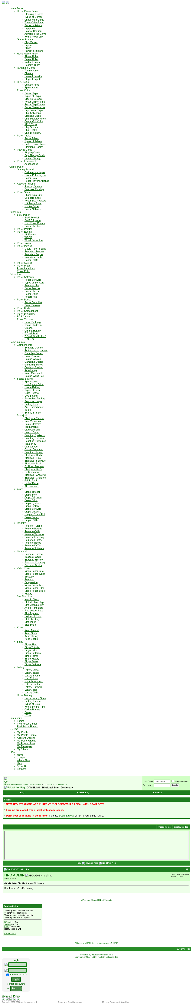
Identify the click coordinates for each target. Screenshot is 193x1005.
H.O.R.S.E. (31, 339)
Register (16, 988)
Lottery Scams (33, 675)
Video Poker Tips (34, 585)
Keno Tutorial (32, 630)
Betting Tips (31, 404)
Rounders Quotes (34, 257)
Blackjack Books (34, 463)
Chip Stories (31, 127)
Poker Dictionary (26, 313)
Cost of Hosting (33, 31)
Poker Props (24, 265)
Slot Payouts (32, 613)
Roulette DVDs (33, 545)
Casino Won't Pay (34, 376)
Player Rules (31, 56)
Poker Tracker (32, 288)
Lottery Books (32, 684)
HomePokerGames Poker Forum (26, 785)
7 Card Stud (31, 333)
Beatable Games (34, 347)
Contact (21, 757)
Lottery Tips (31, 689)
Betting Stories (33, 412)
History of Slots (33, 616)
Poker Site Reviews (35, 200)
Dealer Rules (31, 59)
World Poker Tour (34, 240)
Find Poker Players (27, 726)
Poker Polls (23, 271)
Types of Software (34, 282)
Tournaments (32, 70)
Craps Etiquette (33, 497)
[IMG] (6, 926)
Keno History (32, 636)
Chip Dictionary (33, 132)
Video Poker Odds (34, 588)
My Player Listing (26, 743)
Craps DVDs (31, 520)
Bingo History (32, 658)
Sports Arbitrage (33, 401)
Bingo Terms (31, 655)
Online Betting (32, 387)
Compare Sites (33, 197)
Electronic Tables (34, 147)
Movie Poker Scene (35, 248)
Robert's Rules (32, 65)
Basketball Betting (34, 398)
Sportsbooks (31, 381)
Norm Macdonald (34, 373)
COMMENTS (61, 785)
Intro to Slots (32, 599)
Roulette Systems (34, 534)
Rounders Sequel (34, 254)
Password (147, 785)
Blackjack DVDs (33, 469)
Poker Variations (33, 25)
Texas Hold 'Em (33, 325)
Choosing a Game (34, 19)
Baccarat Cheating (35, 562)
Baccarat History (34, 559)
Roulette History (33, 540)
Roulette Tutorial (33, 525)
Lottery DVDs (32, 692)
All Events (30, 234)
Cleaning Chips (33, 115)
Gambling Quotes (34, 361)
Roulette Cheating (34, 537)
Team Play (30, 443)
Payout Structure (34, 50)
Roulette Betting (33, 528)
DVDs (28, 715)
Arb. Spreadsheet (34, 407)
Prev (79, 863)
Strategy (29, 576)
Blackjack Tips (33, 458)
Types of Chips (33, 96)
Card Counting (32, 429)
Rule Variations (33, 421)
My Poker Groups (26, 740)
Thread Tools (164, 827)
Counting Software (34, 438)
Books (28, 409)
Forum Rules (10, 933)
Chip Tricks (31, 130)
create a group (66, 815)
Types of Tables (33, 141)
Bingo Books (31, 661)
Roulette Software (34, 548)
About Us (22, 766)
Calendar (157, 792)
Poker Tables (32, 138)
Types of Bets (32, 390)
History (28, 593)
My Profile (22, 732)
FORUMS (48, 785)
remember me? (18, 974)
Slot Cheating (32, 619)
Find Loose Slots (34, 610)
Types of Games (34, 16)
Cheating (29, 73)
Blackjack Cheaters (35, 477)
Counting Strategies (35, 441)
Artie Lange (31, 370)
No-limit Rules (32, 62)
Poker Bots (31, 178)
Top (188, 949)
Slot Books (31, 624)
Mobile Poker (32, 206)
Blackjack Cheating (35, 474)
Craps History (32, 506)
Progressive (31, 582)
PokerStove (31, 296)
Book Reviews (32, 305)
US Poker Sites (33, 203)
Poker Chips (31, 93)
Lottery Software (33, 687)
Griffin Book (31, 480)
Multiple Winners (34, 681)
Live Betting (31, 395)
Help (19, 763)
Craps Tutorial (32, 491)
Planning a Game (34, 14)
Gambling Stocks (34, 364)
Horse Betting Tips (35, 706)
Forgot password (16, 983)
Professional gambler (36, 350)
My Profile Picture (27, 735)
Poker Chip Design (35, 104)
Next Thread (105, 900)
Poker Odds (23, 308)
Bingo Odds (31, 650)
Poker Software (33, 279)
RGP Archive (24, 316)
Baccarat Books (33, 565)
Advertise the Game (35, 33)
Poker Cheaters (33, 226)
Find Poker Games (27, 723)
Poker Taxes (24, 243)
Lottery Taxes (32, 672)
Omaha (28, 327)
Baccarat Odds (33, 556)
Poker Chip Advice (35, 107)
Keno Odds (31, 633)
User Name (148, 781)
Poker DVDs (31, 260)
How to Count (32, 432)
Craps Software (33, 508)
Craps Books (32, 517)
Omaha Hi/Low (33, 330)
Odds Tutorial (32, 392)
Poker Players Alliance (37, 180)
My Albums (23, 749)
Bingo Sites (31, 644)
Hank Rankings (33, 322)
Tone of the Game (34, 22)
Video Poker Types (35, 573)
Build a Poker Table (35, 144)
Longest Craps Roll (35, 514)
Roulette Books (33, 542)
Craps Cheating (33, 511)
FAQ (22, 792)
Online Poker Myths (35, 175)
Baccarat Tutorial (34, 554)
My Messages (24, 746)
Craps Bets (31, 494)
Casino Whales (33, 359)
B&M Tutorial (32, 217)
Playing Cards (32, 152)
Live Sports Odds (34, 384)
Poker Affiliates (33, 209)
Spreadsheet (31, 87)
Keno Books (31, 638)
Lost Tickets (31, 678)
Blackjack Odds (33, 455)
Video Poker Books (35, 590)
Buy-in (28, 45)
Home (20, 754)
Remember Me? (182, 782)
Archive (181, 949)
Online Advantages (35, 172)
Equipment (30, 28)
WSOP (28, 237)
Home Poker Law (34, 36)
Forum (20, 720)
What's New (23, 760)
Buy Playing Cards (35, 155)
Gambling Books (34, 353)
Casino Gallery (33, 158)
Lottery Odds (32, 670)
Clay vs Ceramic (34, 98)
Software (29, 579)
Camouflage (31, 446)
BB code (8, 922)
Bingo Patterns (33, 653)
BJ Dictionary (32, 472)
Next (114, 863)
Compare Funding (34, 189)
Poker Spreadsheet (27, 310)
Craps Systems (33, 503)
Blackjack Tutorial (34, 418)
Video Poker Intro (34, 571)
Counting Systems (35, 435)
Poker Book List (33, 302)
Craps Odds (31, 500)
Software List (32, 285)
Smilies (7, 924)
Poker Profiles (24, 229)
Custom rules (32, 84)
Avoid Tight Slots (34, 607)
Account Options (26, 737)
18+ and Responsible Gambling (115, 1002)
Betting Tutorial (33, 701)
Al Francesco (32, 486)
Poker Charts (32, 291)
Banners (21, 769)
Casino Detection (34, 449)
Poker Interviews (26, 268)
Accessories (31, 163)
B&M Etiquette (33, 220)
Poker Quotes (24, 262)
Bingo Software (33, 664)
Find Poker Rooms (35, 223)
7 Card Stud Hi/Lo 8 (35, 336)
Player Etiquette (33, 79)
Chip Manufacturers (35, 118)
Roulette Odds (32, 531)
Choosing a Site (33, 195)
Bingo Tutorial (32, 647)
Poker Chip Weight (35, 101)
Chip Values (31, 42)
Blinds (28, 48)
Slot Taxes (30, 621)
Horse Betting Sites (35, 698)
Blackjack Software (35, 460)
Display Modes (181, 827)
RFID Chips (31, 124)
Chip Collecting (33, 113)
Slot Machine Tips (34, 605)
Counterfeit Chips (34, 121)
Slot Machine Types (35, 602)
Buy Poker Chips (34, 110)
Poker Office (31, 294)
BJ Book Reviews (34, 466)
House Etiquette (33, 76)
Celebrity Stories (34, 367)
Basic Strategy (33, 424)
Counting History (34, 452)
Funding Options (33, 186)
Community (83, 792)
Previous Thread (90, 900)
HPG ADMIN (14, 875)
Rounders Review (34, 251)
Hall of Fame (31, 483)
